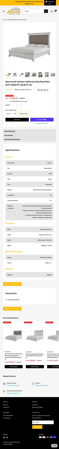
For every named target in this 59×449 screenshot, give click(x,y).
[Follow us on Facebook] (4, 437)
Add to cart (17, 119)
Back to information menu (12, 284)
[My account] (51, 11)
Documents (8, 135)
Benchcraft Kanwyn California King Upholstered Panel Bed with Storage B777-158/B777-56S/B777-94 (13, 356)
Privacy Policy (6, 418)
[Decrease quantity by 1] (13, 105)
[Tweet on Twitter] (44, 90)
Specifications (9, 131)
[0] (55, 11)
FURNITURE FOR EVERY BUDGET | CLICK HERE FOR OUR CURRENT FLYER (29, 2)
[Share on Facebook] (38, 90)
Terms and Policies (8, 415)
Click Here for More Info (13, 385)
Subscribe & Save (51, 2)
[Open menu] (4, 11)
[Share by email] (47, 90)
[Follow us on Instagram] (7, 437)
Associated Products (12, 139)
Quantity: (7, 105)
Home (4, 19)
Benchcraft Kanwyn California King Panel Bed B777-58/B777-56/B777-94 (34, 355)
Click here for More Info (41, 385)
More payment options (42, 123)
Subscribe (37, 427)
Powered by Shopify (8, 444)
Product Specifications (13, 299)
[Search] (46, 11)
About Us (5, 404)
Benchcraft (8, 89)
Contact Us (6, 407)
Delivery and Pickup (37, 407)
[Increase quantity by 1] (21, 105)
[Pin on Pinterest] (41, 90)
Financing (34, 404)
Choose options (14, 366)
